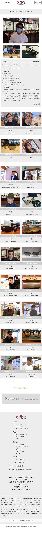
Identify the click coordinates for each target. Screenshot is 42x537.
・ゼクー (17, 449)
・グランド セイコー (20, 434)
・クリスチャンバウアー (21, 428)
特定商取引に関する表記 (27, 520)
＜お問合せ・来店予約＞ (21, 469)
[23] (24, 388)
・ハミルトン (18, 439)
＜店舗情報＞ (16, 466)
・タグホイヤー (19, 436)
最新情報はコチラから (38, 2)
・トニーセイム (19, 451)
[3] (20, 388)
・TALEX (17, 453)
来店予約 (7, 2)
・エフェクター (19, 444)
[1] (18, 388)
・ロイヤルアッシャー (21, 424)
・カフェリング (19, 426)
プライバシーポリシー (14, 520)
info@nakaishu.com (23, 492)
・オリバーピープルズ (21, 447)
